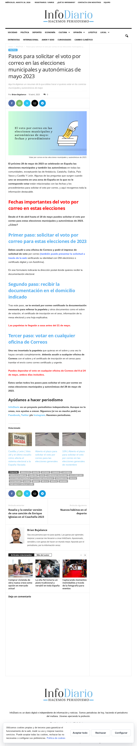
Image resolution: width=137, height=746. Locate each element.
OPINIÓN (77, 32)
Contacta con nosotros (89, 2)
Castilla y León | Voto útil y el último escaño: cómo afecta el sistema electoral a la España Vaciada (20, 458)
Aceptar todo (80, 732)
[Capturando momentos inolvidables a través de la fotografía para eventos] (74, 569)
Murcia (54, 481)
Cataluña (33, 475)
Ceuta (42, 475)
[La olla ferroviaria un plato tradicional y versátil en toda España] (47, 569)
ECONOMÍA (50, 32)
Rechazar (100, 732)
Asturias (45, 472)
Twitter (25, 415)
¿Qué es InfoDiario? (66, 2)
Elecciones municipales (43, 478)
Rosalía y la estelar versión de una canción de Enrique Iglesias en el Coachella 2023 (26, 513)
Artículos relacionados (21, 555)
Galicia (73, 478)
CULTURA (63, 32)
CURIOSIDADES (64, 39)
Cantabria (66, 472)
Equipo (107, 2)
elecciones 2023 (76, 475)
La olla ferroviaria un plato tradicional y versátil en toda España (47, 582)
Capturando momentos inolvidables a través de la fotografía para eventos (74, 584)
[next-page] (85, 555)
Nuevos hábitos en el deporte (73, 511)
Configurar (121, 732)
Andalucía (25, 472)
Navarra (63, 481)
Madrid (36, 481)
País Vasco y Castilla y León (21, 484)
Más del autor (43, 555)
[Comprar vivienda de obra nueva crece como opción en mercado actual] (20, 569)
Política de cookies (56, 738)
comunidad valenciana (57, 475)
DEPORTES (37, 32)
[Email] (34, 103)
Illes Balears (15, 481)
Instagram (39, 415)
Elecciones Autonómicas (20, 478)
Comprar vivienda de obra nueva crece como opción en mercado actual (20, 584)
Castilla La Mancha (18, 475)
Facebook (14, 415)
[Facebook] (11, 103)
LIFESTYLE (92, 32)
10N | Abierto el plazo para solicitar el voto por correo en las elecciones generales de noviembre (73, 458)
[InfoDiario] (68, 16)
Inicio (10, 46)
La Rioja (27, 481)
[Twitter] (27, 103)
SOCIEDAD (12, 32)
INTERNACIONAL (30, 39)
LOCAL (103, 32)
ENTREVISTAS (14, 39)
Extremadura (61, 478)
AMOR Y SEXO (48, 39)
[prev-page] (81, 555)
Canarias (55, 472)
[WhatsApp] (19, 103)
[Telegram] (42, 103)
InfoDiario (14, 407)
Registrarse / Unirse (44, 2)
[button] (126, 36)
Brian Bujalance (19, 94)
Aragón (36, 472)
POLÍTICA (25, 32)
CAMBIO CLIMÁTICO (84, 39)
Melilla (45, 481)
